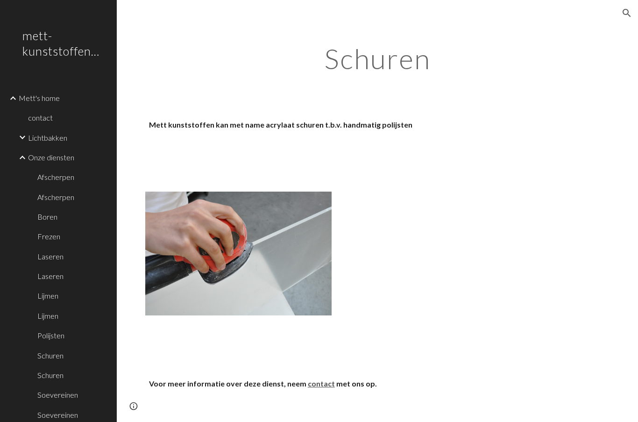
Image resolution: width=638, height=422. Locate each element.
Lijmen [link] (47, 295)
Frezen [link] (48, 236)
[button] (627, 13)
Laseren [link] (50, 256)
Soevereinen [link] (57, 394)
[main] (378, 58)
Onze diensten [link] (51, 157)
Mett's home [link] (39, 97)
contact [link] (40, 117)
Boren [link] (47, 216)
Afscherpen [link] (55, 176)
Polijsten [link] (50, 335)
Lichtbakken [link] (47, 137)
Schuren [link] (50, 355)
